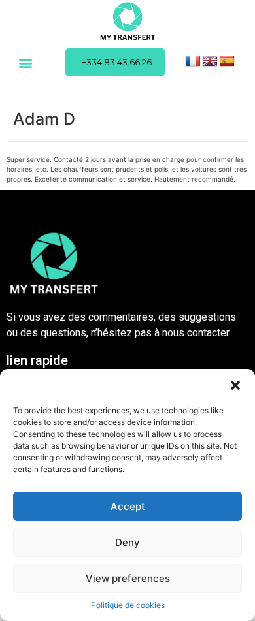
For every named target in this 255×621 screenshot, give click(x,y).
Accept (127, 506)
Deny (127, 542)
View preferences (128, 578)
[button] (235, 385)
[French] (193, 61)
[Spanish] (227, 61)
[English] (210, 61)
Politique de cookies (128, 605)
